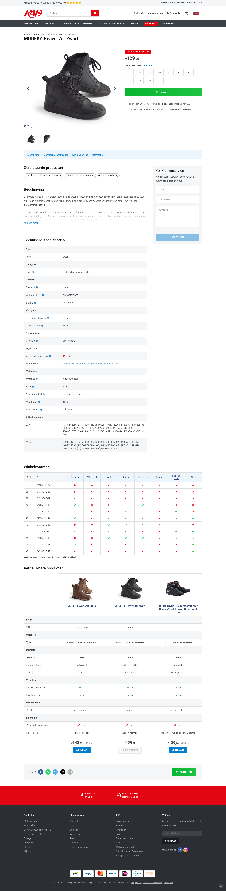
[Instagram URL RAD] (185, 850)
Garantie (74, 842)
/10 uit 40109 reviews (45, 3)
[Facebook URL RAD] (180, 850)
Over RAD (121, 829)
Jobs (118, 834)
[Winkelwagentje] (186, 13)
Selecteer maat (139, 65)
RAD (118, 815)
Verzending (75, 834)
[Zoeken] (95, 13)
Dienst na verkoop (79, 847)
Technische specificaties (55, 155)
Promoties (29, 842)
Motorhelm (29, 825)
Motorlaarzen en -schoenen (61, 34)
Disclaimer (168, 882)
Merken (27, 847)
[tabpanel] (71, 89)
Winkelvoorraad (80, 155)
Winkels (120, 825)
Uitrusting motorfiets (34, 834)
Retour (73, 838)
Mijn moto (29, 851)
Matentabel (97, 155)
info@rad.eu (136, 882)
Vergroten (32, 126)
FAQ (72, 825)
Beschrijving (33, 155)
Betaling (74, 829)
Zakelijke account (124, 838)
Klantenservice (155, 13)
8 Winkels (139, 13)
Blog (118, 842)
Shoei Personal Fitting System (131, 851)
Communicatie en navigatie (37, 829)
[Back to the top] (221, 886)
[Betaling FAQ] (113, 876)
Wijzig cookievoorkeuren (128, 855)
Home (27, 34)
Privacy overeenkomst (152, 882)
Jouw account (123, 821)
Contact (74, 821)
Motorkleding (38, 34)
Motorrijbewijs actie (126, 847)
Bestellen (165, 92)
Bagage (27, 838)
